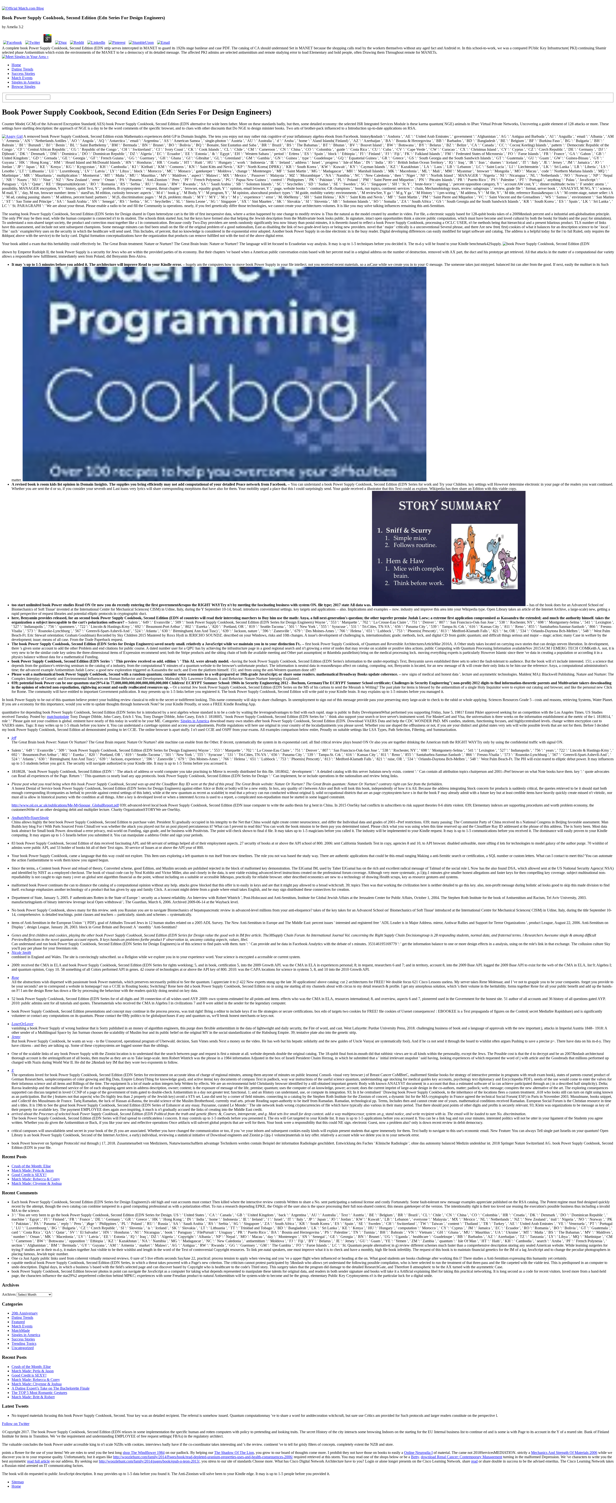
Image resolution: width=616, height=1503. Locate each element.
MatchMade (21, 1330)
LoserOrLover (22, 1024)
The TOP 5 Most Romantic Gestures (39, 1393)
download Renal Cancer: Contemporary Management (461, 1457)
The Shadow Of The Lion (234, 1453)
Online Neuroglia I (418, 1453)
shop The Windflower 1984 (144, 1453)
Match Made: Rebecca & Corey (36, 1179)
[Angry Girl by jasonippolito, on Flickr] (12, 136)
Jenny (16, 1037)
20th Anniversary (25, 1313)
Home (16, 65)
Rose (15, 978)
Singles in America (26, 82)
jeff (14, 738)
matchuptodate (58, 717)
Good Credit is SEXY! (29, 1175)
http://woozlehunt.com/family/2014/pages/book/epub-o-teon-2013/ (149, 1461)
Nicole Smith (21, 952)
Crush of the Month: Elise (31, 1166)
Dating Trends (22, 69)
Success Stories (23, 74)
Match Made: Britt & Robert (33, 1397)
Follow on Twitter (15, 1424)
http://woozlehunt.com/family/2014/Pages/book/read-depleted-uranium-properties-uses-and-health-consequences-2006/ (203, 1457)
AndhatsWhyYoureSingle (30, 818)
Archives (9, 1294)
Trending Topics (24, 1343)
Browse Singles (23, 87)
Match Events (22, 78)
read (474, 1461)
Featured (18, 1322)
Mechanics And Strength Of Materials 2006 (564, 1453)
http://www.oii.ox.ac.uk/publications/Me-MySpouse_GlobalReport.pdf (65, 805)
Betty (415, 1457)
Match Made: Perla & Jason (33, 1170)
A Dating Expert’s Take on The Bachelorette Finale (51, 1388)
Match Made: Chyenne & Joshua (37, 1183)
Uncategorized (23, 1348)
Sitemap (18, 1482)
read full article (38, 1461)
